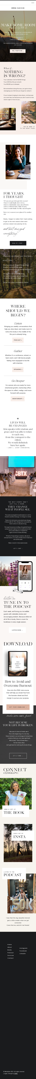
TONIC (16, 1073)
